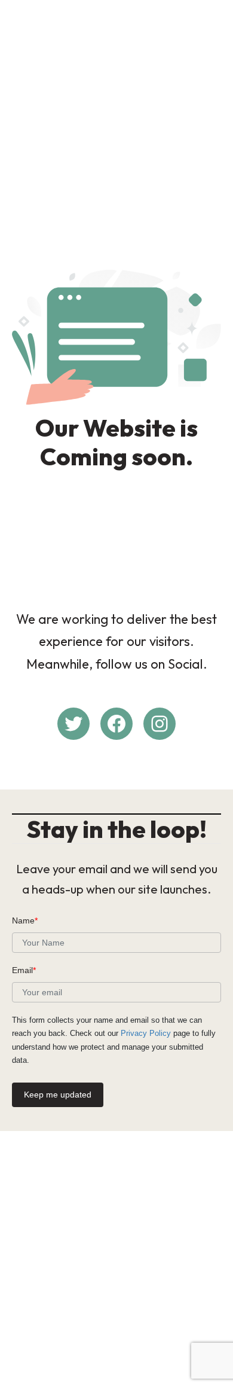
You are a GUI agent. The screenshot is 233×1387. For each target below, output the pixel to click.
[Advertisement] (116, 125)
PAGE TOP (215, 1334)
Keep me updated (57, 1094)
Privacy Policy (146, 1033)
